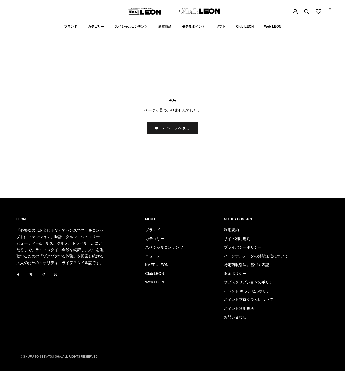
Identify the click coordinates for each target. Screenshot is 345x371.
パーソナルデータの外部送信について (256, 256)
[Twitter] (31, 274)
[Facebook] (18, 274)
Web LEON (272, 26)
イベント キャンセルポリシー (249, 291)
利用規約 (231, 230)
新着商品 (164, 26)
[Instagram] (43, 274)
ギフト (221, 26)
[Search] (306, 11)
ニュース (152, 256)
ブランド (70, 26)
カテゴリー (96, 26)
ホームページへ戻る (172, 128)
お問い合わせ (235, 317)
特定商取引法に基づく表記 (246, 265)
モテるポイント (193, 26)
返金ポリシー (235, 273)
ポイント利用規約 (239, 308)
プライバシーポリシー (243, 247)
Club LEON (245, 26)
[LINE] (55, 274)
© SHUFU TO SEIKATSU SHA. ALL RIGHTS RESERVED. (59, 356)
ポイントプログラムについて (248, 299)
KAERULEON (157, 265)
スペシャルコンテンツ (131, 26)
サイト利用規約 (237, 238)
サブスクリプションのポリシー (250, 282)
